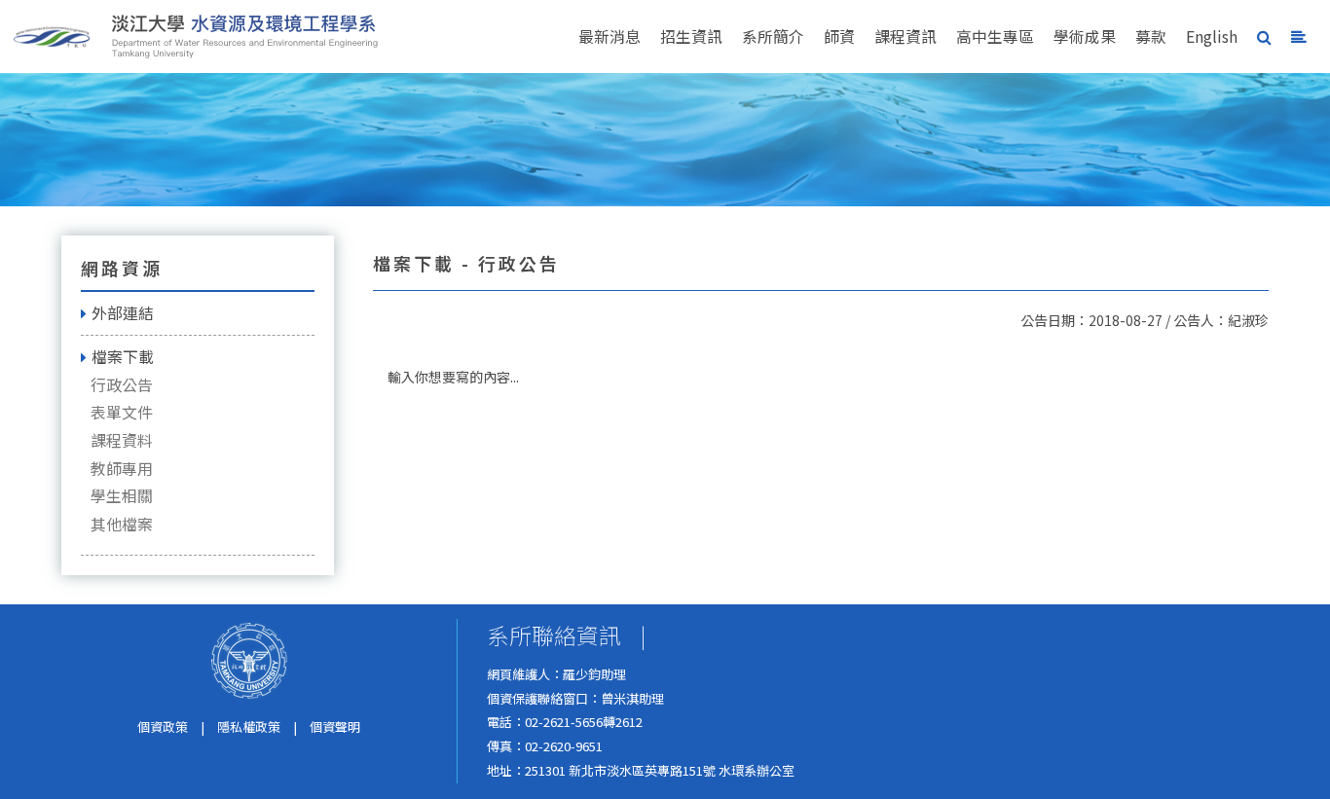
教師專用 (122, 468)
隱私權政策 (248, 726)
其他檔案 (122, 524)
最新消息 (609, 36)
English (1212, 36)
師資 (839, 36)
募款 (1150, 36)
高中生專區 (995, 36)
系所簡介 (773, 36)
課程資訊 (905, 36)
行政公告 (122, 385)
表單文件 (122, 412)
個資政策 (162, 726)
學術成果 (1084, 36)
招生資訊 (691, 36)
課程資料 (122, 440)
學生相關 (122, 496)
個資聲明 (335, 726)
